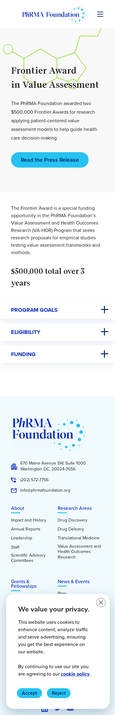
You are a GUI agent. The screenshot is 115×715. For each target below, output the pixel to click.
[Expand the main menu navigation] (100, 14)
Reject (59, 693)
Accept (29, 693)
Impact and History (28, 520)
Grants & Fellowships (23, 584)
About (17, 508)
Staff (15, 547)
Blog (62, 593)
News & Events (74, 581)
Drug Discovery (72, 520)
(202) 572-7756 (34, 480)
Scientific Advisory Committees (28, 558)
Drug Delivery (71, 529)
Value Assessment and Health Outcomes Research (79, 552)
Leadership (21, 538)
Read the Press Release (50, 160)
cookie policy (75, 673)
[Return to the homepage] (54, 14)
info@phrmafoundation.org (45, 490)
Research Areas (75, 508)
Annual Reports (25, 529)
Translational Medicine (79, 538)
